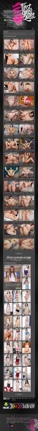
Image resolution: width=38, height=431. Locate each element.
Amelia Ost (6, 65)
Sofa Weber (6, 164)
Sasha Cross (25, 367)
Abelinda (7, 265)
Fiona (5, 107)
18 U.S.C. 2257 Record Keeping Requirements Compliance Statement (17, 419)
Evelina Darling (16, 380)
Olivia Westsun (7, 192)
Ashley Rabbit (7, 221)
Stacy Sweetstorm (16, 303)
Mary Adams (7, 380)
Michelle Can (25, 380)
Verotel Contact (29, 417)
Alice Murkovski (7, 235)
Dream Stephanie (22, 121)
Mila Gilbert (15, 316)
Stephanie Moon (7, 367)
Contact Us (29, 419)
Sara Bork (21, 221)
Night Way (21, 107)
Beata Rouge (25, 329)
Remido (6, 207)
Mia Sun (6, 316)
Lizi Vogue (6, 303)
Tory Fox (21, 235)
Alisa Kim (15, 354)
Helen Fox (6, 329)
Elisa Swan (21, 150)
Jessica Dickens (7, 354)
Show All (19, 253)
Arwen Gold (24, 277)
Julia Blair (24, 290)
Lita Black (6, 341)
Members (8, 417)
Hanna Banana (7, 93)
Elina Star (21, 192)
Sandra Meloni (16, 329)
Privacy (15, 418)
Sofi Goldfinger (7, 290)
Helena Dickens (25, 316)
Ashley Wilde (22, 207)
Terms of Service (20, 418)
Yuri (6, 178)
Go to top (8, 398)
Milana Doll (21, 178)
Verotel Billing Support (22, 417)
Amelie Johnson (16, 341)
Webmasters (26, 418)
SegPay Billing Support (14, 417)
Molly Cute (6, 249)
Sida (5, 178)
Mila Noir (24, 265)
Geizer (24, 341)
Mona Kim (24, 354)
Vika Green (21, 93)
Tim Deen (10, 192)
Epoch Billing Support (10, 418)
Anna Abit (21, 164)
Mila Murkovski (22, 65)
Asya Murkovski (7, 121)
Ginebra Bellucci (16, 290)
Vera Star (6, 79)
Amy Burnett (25, 303)
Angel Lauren (16, 367)
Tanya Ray (21, 79)
